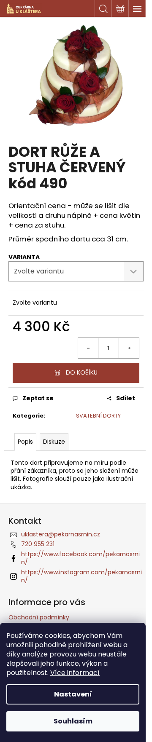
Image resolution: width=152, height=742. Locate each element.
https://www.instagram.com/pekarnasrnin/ (81, 576)
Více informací (75, 673)
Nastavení (73, 694)
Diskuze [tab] (54, 441)
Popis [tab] (25, 441)
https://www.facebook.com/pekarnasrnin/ (80, 558)
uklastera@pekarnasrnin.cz (60, 534)
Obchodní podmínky (38, 617)
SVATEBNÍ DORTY (98, 416)
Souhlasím (73, 721)
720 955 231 (37, 544)
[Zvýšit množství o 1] (129, 348)
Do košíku (82, 372)
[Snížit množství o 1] (88, 348)
